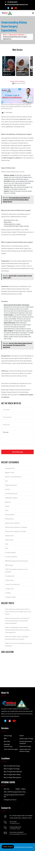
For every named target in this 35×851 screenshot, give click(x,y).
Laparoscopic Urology (26, 738)
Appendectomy (9, 468)
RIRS (5, 738)
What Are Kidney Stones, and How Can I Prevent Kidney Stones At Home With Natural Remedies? (17, 620)
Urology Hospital (10, 597)
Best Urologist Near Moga (12, 766)
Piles (6, 548)
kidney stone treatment (16, 35)
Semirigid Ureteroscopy (8, 745)
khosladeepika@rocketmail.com (17, 4)
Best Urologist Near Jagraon (12, 777)
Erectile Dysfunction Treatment (25, 742)
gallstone (8, 502)
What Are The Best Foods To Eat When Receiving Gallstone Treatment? (16, 638)
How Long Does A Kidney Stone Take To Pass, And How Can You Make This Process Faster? (18, 611)
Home (5, 35)
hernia (7, 506)
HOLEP (21, 736)
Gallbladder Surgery (11, 498)
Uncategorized (9, 576)
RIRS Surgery (9, 565)
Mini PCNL (7, 741)
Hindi (6, 510)
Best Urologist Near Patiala (12, 774)
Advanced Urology (25, 746)
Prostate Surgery (10, 552)
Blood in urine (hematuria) (13, 477)
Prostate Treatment (11, 557)
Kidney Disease (9, 515)
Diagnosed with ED (11, 485)
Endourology (8, 736)
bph (6, 481)
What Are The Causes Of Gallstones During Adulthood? (18, 644)
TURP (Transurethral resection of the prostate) (16, 570)
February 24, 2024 (19, 83)
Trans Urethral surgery (11, 749)
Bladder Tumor (9, 472)
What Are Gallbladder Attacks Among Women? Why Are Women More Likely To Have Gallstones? (17, 630)
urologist (8, 593)
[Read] (12, 8)
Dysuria (7, 489)
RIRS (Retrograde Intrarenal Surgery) (16, 561)
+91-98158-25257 (12, 2)
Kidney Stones (9, 536)
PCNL (6, 544)
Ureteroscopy (9, 580)
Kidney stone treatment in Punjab (15, 531)
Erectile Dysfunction (11, 493)
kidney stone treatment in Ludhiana (16, 527)
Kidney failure (9, 519)
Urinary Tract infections (12, 584)
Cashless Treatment (8, 846)
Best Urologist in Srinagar (12, 769)
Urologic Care (9, 589)
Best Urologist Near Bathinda (13, 772)
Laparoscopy (9, 540)
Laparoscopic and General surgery (24, 750)
